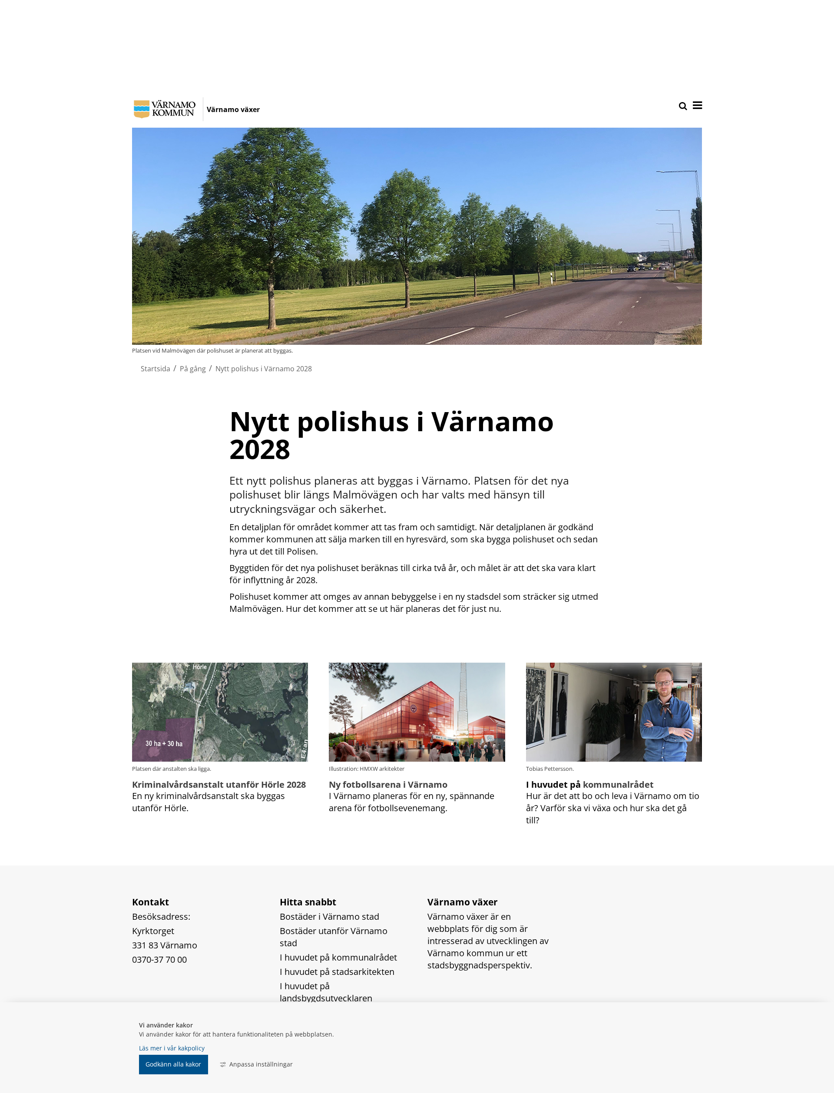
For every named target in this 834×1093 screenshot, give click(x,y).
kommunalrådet (618, 784)
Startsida (155, 368)
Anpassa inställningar (261, 1064)
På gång (193, 368)
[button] (697, 106)
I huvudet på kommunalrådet (338, 957)
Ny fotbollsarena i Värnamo (388, 784)
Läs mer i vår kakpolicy (172, 1048)
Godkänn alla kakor (173, 1064)
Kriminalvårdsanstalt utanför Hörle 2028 (219, 784)
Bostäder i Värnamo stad (329, 916)
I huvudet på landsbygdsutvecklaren (326, 992)
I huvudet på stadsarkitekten (337, 971)
